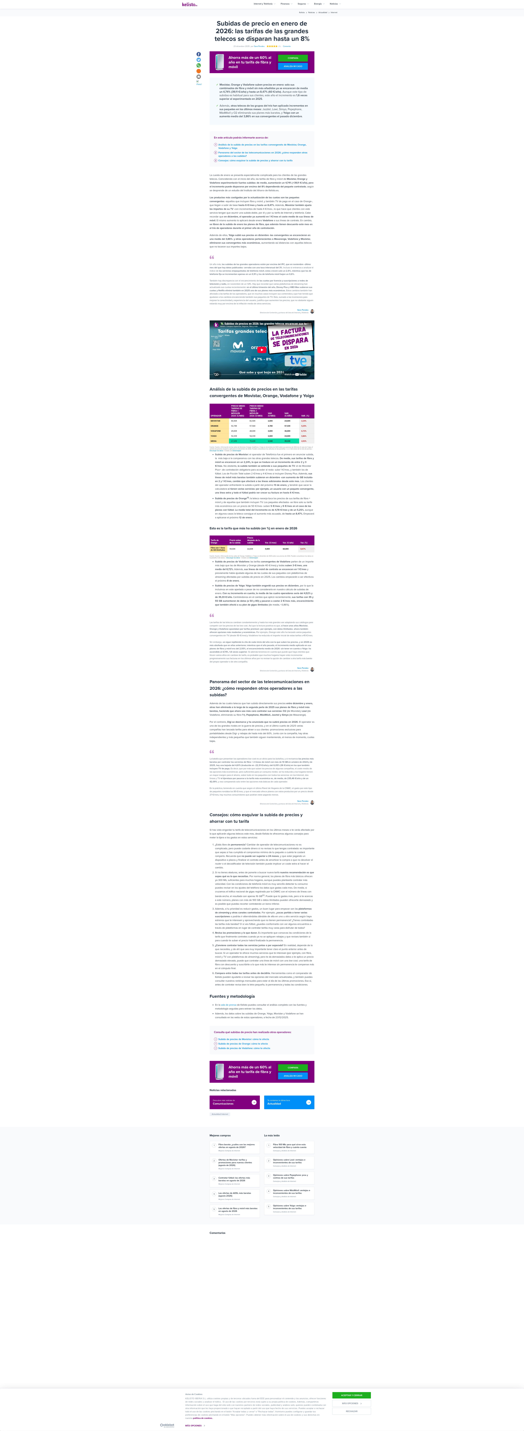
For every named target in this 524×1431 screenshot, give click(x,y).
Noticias (334, 3)
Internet (334, 12)
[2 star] (270, 46)
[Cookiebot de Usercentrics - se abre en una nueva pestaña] (167, 1426)
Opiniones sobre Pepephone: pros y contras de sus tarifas (290, 1176)
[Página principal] (189, 4)
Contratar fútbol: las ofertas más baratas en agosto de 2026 (234, 1179)
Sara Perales (259, 46)
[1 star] (268, 46)
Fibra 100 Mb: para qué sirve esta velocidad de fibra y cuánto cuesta (289, 1146)
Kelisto (302, 12)
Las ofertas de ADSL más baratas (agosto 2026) (234, 1194)
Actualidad (322, 12)
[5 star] (277, 46)
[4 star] (274, 46)
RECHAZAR (352, 1411)
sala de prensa (228, 1004)
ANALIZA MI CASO (293, 66)
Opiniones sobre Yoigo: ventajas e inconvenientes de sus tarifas (289, 1207)
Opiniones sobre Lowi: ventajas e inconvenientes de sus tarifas (289, 1161)
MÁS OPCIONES (193, 1425)
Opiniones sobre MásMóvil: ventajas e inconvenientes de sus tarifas (291, 1192)
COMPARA (293, 58)
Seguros (302, 3)
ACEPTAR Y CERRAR (351, 1395)
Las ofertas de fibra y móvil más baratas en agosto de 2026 (237, 1210)
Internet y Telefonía (263, 3)
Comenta (287, 46)
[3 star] (272, 46)
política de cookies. (203, 1418)
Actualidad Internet (220, 1114)
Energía (318, 3)
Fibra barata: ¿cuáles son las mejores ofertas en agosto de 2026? (236, 1146)
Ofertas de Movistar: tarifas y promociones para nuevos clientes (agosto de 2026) (235, 1162)
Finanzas (285, 3)
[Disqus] (262, 1276)
